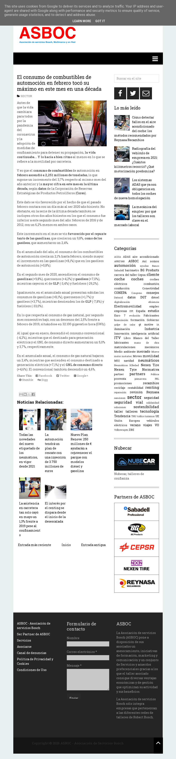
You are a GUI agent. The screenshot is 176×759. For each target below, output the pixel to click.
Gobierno (153, 320)
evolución (134, 315)
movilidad (151, 356)
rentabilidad (135, 387)
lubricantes (121, 342)
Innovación (121, 333)
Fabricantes (151, 315)
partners (137, 373)
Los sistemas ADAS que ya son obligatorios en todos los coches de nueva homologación (135, 189)
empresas (120, 311)
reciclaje (119, 387)
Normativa (150, 369)
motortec (127, 356)
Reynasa (152, 392)
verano (135, 425)
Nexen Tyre (125, 369)
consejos (152, 293)
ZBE (131, 429)
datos (42, 189)
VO (157, 425)
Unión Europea (127, 420)
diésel (155, 297)
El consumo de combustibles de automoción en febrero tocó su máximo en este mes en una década (59, 83)
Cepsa (142, 274)
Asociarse (24, 647)
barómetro (132, 270)
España (140, 311)
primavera (140, 378)
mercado (143, 351)
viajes (147, 425)
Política (155, 374)
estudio (153, 311)
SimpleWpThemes (57, 748)
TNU (133, 416)
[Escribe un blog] (25, 394)
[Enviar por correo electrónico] (21, 394)
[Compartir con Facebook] (33, 394)
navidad (129, 360)
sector (26, 96)
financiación (121, 320)
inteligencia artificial (145, 333)
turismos (150, 416)
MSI (117, 360)
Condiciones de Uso (32, 670)
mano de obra (146, 342)
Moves (137, 356)
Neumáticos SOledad (126, 365)
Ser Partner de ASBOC (33, 634)
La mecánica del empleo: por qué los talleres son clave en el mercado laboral (135, 216)
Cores (80, 193)
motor (117, 356)
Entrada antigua (93, 545)
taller (118, 411)
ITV (117, 337)
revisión (136, 392)
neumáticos (148, 360)
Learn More (82, 21)
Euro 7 (120, 315)
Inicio (66, 545)
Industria (152, 329)
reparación (120, 392)
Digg (44, 380)
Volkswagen (121, 429)
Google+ (82, 376)
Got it (100, 21)
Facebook (45, 376)
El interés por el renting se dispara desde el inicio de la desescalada (55, 512)
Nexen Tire (150, 365)
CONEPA (120, 293)
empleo (154, 306)
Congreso (136, 293)
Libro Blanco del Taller (141, 338)
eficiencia (153, 302)
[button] (88, 58)
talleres (132, 411)
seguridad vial (128, 402)
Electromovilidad (127, 306)
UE (157, 416)
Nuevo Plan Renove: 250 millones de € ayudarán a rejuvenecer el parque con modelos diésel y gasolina (81, 453)
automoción (125, 265)
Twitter (64, 376)
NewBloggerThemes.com (93, 748)
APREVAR (119, 261)
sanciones (119, 398)
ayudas (144, 265)
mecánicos (152, 347)
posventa (120, 378)
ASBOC (133, 261)
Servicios (24, 640)
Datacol (118, 297)
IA (158, 324)
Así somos (150, 261)
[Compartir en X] (29, 394)
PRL (157, 378)
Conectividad (150, 288)
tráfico (140, 416)
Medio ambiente (125, 351)
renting (152, 387)
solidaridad (152, 402)
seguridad (151, 398)
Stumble (27, 380)
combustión (151, 283)
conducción (121, 288)
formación (137, 320)
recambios (151, 383)
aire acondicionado (145, 256)
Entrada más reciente (34, 545)
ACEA (117, 256)
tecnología (149, 411)
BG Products (149, 270)
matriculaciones (124, 347)
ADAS (126, 256)
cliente (153, 274)
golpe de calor (124, 324)
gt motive (146, 324)
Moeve (155, 351)
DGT (143, 297)
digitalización (122, 302)
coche (119, 278)
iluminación (122, 329)
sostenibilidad (146, 406)
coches (137, 278)
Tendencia (122, 416)
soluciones (120, 407)
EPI (131, 311)
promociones (123, 383)
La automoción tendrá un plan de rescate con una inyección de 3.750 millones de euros (55, 453)
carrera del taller (125, 274)
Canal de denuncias (31, 653)
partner (119, 374)
